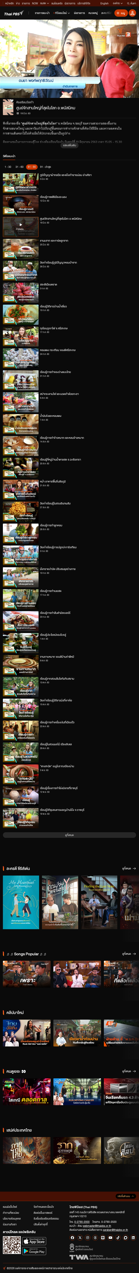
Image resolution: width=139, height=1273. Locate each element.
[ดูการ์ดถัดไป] (132, 902)
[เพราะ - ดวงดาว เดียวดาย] (26, 974)
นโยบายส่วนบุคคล (12, 1218)
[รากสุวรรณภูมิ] (77, 1150)
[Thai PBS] (14, 12)
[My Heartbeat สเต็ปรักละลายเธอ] (21, 902)
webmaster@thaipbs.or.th (97, 1226)
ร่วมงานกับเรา (10, 1224)
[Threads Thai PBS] (95, 1238)
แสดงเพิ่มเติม (69, 145)
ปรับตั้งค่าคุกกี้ (41, 1224)
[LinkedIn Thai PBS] (133, 1238)
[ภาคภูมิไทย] (26, 1150)
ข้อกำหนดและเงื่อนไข (44, 1206)
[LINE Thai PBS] (103, 1238)
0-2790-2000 (82, 1222)
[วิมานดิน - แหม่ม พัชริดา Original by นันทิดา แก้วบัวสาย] (77, 974)
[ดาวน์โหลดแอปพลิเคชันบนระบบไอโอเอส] (34, 1241)
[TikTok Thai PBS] (118, 1238)
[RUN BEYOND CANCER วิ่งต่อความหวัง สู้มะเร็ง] (77, 1091)
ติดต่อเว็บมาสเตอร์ (43, 1212)
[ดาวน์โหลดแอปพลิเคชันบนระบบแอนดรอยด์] (34, 1251)
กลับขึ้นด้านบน (124, 1196)
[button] (28, 59)
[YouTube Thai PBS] (110, 1238)
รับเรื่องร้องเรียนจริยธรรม (46, 1218)
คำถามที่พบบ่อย (11, 1212)
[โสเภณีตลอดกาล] (26, 1091)
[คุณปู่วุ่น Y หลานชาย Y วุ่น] (60, 902)
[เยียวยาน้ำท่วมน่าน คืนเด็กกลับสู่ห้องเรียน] (77, 1033)
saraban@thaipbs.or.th (115, 1229)
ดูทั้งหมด (69, 835)
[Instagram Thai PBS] (87, 1238)
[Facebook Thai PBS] (72, 1238)
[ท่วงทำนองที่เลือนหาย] (99, 902)
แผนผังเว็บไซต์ (10, 1206)
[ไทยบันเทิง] (26, 1033)
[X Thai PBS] (80, 1238)
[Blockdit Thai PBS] (126, 1238)
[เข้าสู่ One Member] (132, 13)
